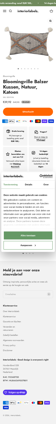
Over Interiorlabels (11, 311)
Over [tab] (46, 184)
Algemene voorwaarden (13, 340)
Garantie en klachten (12, 321)
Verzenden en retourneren (9, 328)
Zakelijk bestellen (10, 335)
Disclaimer (8, 350)
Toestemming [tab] (10, 184)
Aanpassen (26, 245)
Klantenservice (9, 316)
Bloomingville (9, 76)
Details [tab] (28, 184)
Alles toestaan (28, 235)
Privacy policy (9, 345)
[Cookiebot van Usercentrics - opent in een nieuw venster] (40, 176)
